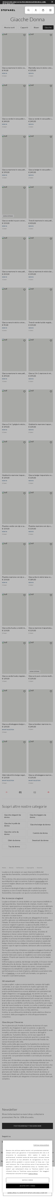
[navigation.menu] (50, 10)
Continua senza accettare (41, 1145)
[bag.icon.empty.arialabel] (43, 10)
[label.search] (28, 10)
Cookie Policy (33, 1173)
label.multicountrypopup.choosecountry (27, 1193)
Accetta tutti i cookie (27, 1185)
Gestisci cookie (27, 1180)
